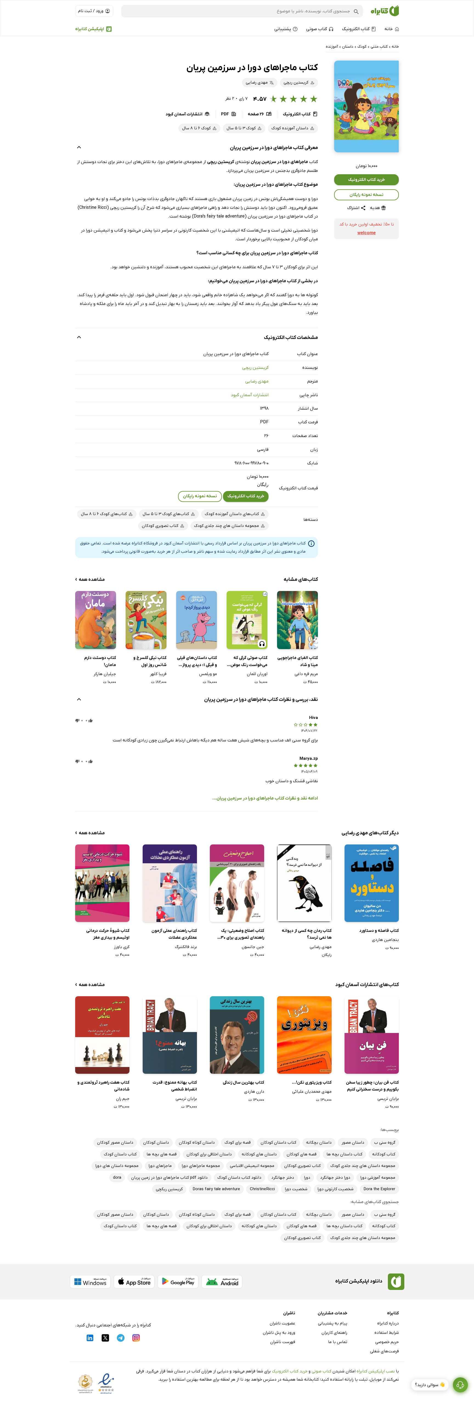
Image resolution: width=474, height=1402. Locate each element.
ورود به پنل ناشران (279, 1332)
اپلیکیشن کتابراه (89, 29)
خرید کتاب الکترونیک (366, 179)
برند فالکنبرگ (186, 947)
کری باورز (121, 947)
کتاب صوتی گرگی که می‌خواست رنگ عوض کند (248, 662)
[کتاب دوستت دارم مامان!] (95, 620)
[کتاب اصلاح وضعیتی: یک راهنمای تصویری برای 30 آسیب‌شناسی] (237, 883)
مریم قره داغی (306, 674)
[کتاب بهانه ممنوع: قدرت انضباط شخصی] (170, 1035)
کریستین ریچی (255, 367)
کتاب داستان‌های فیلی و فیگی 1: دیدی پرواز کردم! (197, 662)
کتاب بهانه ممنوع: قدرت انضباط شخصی (175, 1086)
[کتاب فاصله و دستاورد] (372, 883)
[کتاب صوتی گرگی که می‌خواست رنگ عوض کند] (247, 620)
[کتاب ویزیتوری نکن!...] (304, 1035)
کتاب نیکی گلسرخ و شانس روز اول (150, 661)
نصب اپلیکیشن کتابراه (376, 1371)
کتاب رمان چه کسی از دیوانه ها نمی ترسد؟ (306, 934)
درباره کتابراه (388, 1323)
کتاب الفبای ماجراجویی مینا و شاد (297, 661)
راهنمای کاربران (334, 1332)
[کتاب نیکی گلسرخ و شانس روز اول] (146, 620)
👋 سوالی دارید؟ (430, 1385)
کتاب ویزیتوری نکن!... (311, 1082)
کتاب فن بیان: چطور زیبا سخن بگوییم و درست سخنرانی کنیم (372, 1086)
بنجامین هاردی (385, 940)
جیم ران (122, 1098)
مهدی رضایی (257, 381)
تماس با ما (337, 1342)
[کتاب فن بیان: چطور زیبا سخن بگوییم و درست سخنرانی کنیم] (372, 1035)
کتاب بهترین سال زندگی (243, 1082)
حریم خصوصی (387, 1342)
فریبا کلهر (158, 674)
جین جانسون (253, 947)
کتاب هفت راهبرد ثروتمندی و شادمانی (103, 1086)
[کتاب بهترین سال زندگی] (237, 1035)
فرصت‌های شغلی (384, 1351)
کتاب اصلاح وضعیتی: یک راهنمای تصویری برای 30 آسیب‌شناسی (242, 934)
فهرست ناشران (282, 1342)
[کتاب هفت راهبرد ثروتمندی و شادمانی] (102, 1035)
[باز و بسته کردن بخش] (79, 148)
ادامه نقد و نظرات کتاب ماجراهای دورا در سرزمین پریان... (265, 798)
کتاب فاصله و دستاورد (379, 930)
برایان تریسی (388, 1098)
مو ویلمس (208, 674)
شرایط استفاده (386, 1332)
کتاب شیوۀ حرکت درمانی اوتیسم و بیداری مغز (107, 934)
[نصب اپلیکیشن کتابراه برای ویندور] (90, 1282)
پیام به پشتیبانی (332, 1323)
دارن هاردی (254, 1091)
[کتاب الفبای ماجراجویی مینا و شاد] (297, 620)
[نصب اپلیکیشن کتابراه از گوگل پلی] (178, 1282)
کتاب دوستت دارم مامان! (100, 661)
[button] (366, 106)
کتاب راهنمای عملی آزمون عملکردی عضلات (174, 934)
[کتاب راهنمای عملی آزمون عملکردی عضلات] (170, 883)
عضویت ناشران (282, 1323)
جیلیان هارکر (105, 674)
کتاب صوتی (321, 1371)
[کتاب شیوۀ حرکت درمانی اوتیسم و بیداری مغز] (102, 883)
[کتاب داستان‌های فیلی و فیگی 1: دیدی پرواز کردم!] (196, 620)
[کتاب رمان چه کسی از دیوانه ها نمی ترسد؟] (304, 883)
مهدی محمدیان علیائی (311, 1091)
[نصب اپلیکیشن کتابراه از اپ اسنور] (134, 1282)
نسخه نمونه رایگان (366, 195)
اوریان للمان (257, 674)
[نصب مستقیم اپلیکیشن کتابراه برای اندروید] (221, 1282)
